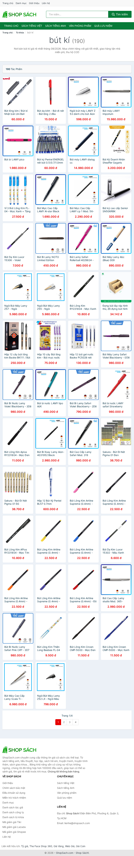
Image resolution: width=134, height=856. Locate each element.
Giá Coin (80, 846)
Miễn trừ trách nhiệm (14, 797)
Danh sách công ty (13, 812)
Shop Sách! (82, 852)
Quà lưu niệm (103, 25)
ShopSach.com (64, 852)
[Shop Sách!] (19, 749)
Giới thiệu (34, 3)
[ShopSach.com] (19, 14)
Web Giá (70, 846)
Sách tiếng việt (31, 25)
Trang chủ (7, 3)
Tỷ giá (24, 846)
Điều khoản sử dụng (13, 792)
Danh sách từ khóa (13, 817)
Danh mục (21, 3)
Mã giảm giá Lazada (14, 826)
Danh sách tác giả (12, 807)
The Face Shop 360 (40, 846)
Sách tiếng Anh (65, 787)
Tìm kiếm (121, 14)
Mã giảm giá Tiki (11, 822)
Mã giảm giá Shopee (14, 831)
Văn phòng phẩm (80, 25)
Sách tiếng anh (55, 25)
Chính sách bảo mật (13, 787)
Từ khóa (20, 32)
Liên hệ (46, 3)
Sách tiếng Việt (65, 782)
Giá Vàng (59, 846)
